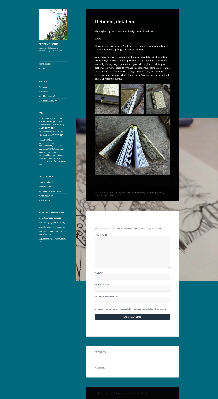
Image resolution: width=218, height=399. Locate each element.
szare (50, 155)
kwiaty (61, 124)
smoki (49, 152)
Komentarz (102, 235)
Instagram (43, 91)
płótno (51, 149)
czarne (59, 118)
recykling (58, 149)
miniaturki (54, 131)
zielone (57, 157)
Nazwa (99, 273)
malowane (48, 128)
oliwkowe (99, 195)
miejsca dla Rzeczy (45, 131)
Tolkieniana (42, 158)
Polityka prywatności (104, 393)
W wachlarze (44, 200)
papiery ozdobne (58, 146)
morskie (60, 131)
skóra (45, 152)
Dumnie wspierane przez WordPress (131, 393)
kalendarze (42, 124)
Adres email (102, 285)
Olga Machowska (46, 239)
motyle (155, 192)
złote (64, 161)
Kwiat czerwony (46, 196)
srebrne (54, 152)
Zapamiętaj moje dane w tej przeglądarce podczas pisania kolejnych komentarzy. (132, 309)
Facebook (43, 87)
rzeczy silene (48, 44)
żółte (40, 165)
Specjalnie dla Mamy (56, 222)
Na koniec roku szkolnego (50, 191)
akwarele (42, 118)
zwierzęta (42, 162)
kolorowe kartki (50, 124)
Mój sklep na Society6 (48, 101)
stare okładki (44, 155)
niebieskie (44, 135)
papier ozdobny (45, 145)
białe (47, 118)
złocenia (49, 161)
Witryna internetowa (107, 296)
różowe (41, 152)
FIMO (50, 121)
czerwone (43, 121)
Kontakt (42, 68)
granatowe (57, 121)
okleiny (41, 140)
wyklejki (50, 158)
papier (48, 139)
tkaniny (61, 155)
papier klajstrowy (46, 143)
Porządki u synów (46, 186)
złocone (57, 161)
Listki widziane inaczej (48, 182)
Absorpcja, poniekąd (56, 227)
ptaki (41, 149)
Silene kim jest (45, 64)
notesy (57, 135)
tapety (55, 155)
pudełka (45, 149)
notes (50, 136)
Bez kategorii (142, 192)
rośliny (63, 149)
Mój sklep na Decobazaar (49, 96)
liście (40, 128)
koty (57, 124)
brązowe (53, 118)
